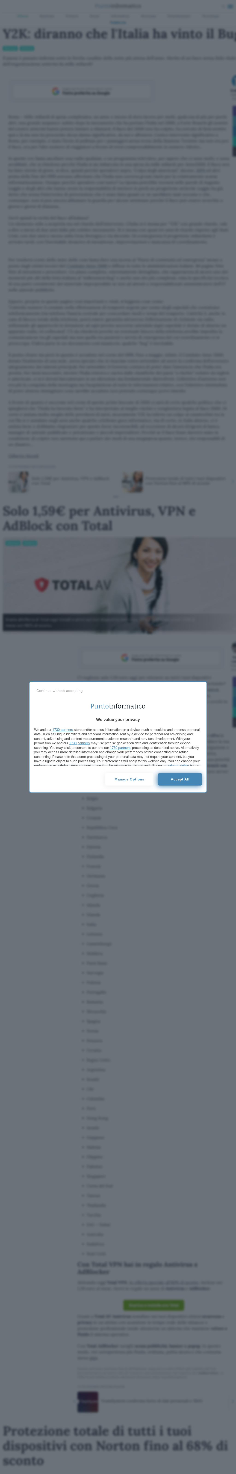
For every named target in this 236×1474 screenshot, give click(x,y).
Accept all (180, 779)
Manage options (129, 779)
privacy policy (178, 766)
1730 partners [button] (62, 730)
